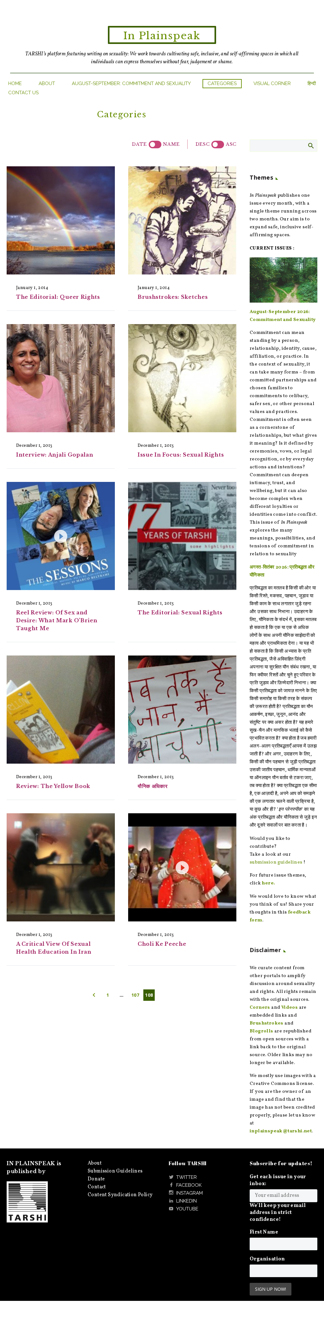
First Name (264, 1232)
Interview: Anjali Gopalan (54, 455)
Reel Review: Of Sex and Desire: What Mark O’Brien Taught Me (56, 620)
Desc (203, 144)
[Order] (217, 144)
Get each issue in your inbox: (278, 1180)
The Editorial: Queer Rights (58, 297)
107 (135, 995)
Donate (96, 1179)
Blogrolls (261, 1031)
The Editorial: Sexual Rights (180, 612)
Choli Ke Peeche (162, 944)
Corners (260, 1007)
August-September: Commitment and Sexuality (131, 83)
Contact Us (23, 92)
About (47, 83)
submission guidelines (276, 862)
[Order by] (155, 144)
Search (310, 145)
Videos (289, 1007)
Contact (97, 1187)
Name (171, 144)
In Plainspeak (161, 35)
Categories (222, 83)
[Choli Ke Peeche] (182, 867)
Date (139, 144)
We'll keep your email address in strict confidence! (278, 1212)
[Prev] (94, 995)
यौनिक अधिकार (153, 786)
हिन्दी (312, 83)
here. (268, 883)
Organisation (267, 1259)
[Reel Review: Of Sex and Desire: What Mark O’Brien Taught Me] (61, 536)
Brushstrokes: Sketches (173, 297)
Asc (231, 144)
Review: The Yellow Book (53, 786)
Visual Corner (272, 83)
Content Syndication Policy (120, 1194)
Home (15, 83)
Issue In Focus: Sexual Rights (181, 455)
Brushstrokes (267, 1023)
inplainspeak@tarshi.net (281, 1131)
